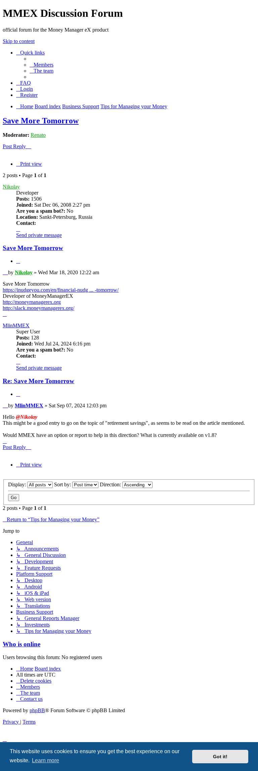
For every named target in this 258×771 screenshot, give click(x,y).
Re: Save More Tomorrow (38, 380)
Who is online (21, 644)
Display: (17, 484)
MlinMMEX (16, 325)
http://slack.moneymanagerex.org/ (38, 308)
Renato (38, 135)
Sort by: (63, 484)
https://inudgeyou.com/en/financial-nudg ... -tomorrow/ (61, 290)
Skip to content (19, 41)
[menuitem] (41, 65)
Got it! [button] (220, 756)
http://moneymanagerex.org (32, 302)
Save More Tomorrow (41, 120)
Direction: (111, 484)
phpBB (37, 710)
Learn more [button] (45, 760)
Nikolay (11, 187)
